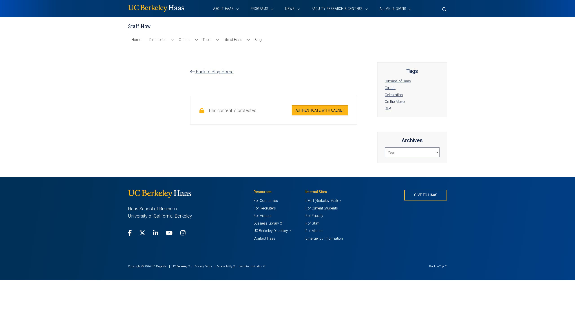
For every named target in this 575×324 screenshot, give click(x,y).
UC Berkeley (181, 266)
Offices (184, 40)
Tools (207, 40)
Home (138, 41)
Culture (390, 88)
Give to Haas (425, 195)
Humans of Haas (398, 81)
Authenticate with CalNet (320, 110)
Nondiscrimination (252, 266)
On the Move (395, 101)
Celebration (394, 95)
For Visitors (263, 216)
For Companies (266, 200)
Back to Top (437, 266)
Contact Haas (264, 238)
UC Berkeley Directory (272, 231)
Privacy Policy (203, 266)
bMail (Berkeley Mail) (323, 200)
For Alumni (313, 231)
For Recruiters (265, 208)
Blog (258, 40)
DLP (388, 108)
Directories (157, 40)
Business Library (268, 223)
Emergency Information (324, 238)
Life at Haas (232, 40)
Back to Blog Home (214, 71)
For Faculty (314, 216)
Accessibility (226, 266)
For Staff (312, 223)
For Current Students (321, 208)
